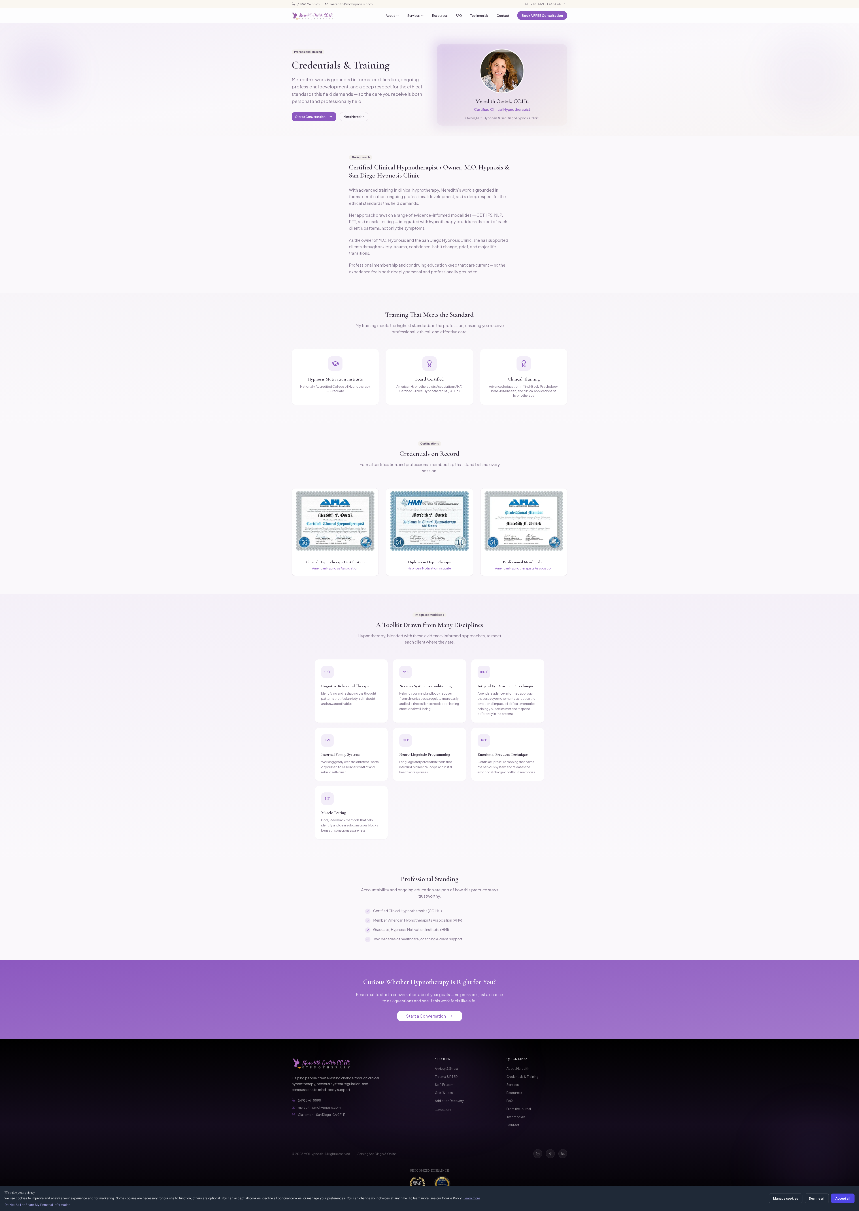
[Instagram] (537, 1153)
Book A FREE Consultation (542, 15)
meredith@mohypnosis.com (351, 4)
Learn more (472, 1198)
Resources (440, 15)
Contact (503, 15)
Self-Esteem (444, 1085)
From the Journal (518, 1109)
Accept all (842, 1198)
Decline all (817, 1198)
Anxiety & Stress (447, 1068)
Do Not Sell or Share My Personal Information (37, 1205)
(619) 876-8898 (308, 4)
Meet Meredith (354, 117)
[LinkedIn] (562, 1153)
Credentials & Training (522, 1076)
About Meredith (517, 1068)
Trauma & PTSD (446, 1076)
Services (413, 15)
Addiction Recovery (449, 1101)
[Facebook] (550, 1153)
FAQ (459, 15)
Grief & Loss (444, 1093)
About (390, 15)
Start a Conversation (310, 117)
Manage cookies (785, 1198)
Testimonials (479, 15)
